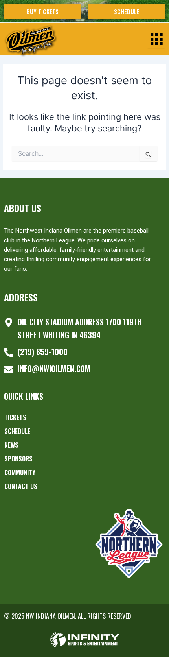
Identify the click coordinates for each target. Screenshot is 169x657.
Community (19, 472)
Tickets (15, 417)
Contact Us (20, 486)
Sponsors (18, 458)
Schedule (17, 431)
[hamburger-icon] (156, 39)
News (11, 445)
